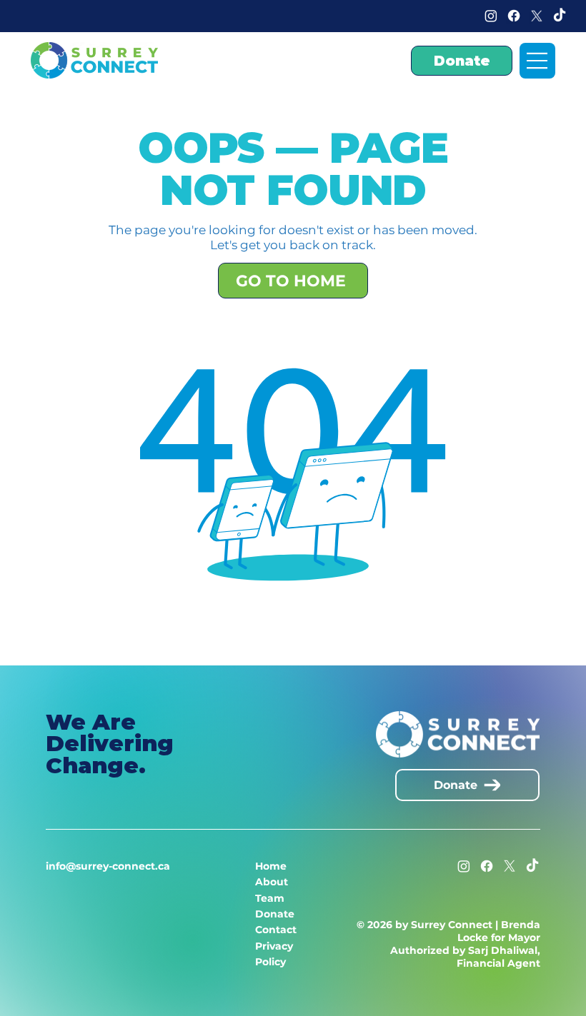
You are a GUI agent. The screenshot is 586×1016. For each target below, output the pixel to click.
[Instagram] (491, 16)
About (271, 881)
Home (271, 866)
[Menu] (537, 61)
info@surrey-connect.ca (108, 866)
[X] (537, 16)
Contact (276, 929)
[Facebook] (514, 16)
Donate (274, 913)
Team (269, 898)
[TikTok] (559, 16)
